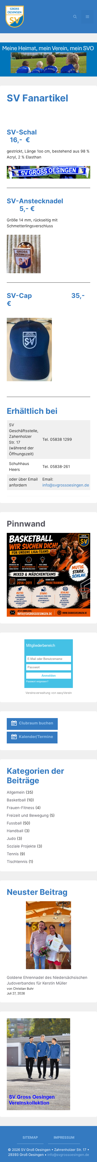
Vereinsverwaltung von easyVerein (48, 693)
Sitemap (30, 1137)
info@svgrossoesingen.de (65, 485)
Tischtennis (17, 861)
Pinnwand (26, 523)
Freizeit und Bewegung (27, 815)
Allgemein (16, 792)
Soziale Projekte (21, 846)
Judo (11, 838)
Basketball (16, 800)
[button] (75, 17)
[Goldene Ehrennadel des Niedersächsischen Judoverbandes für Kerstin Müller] (48, 936)
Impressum (64, 1137)
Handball (15, 831)
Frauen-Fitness (20, 807)
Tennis (13, 854)
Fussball (14, 823)
